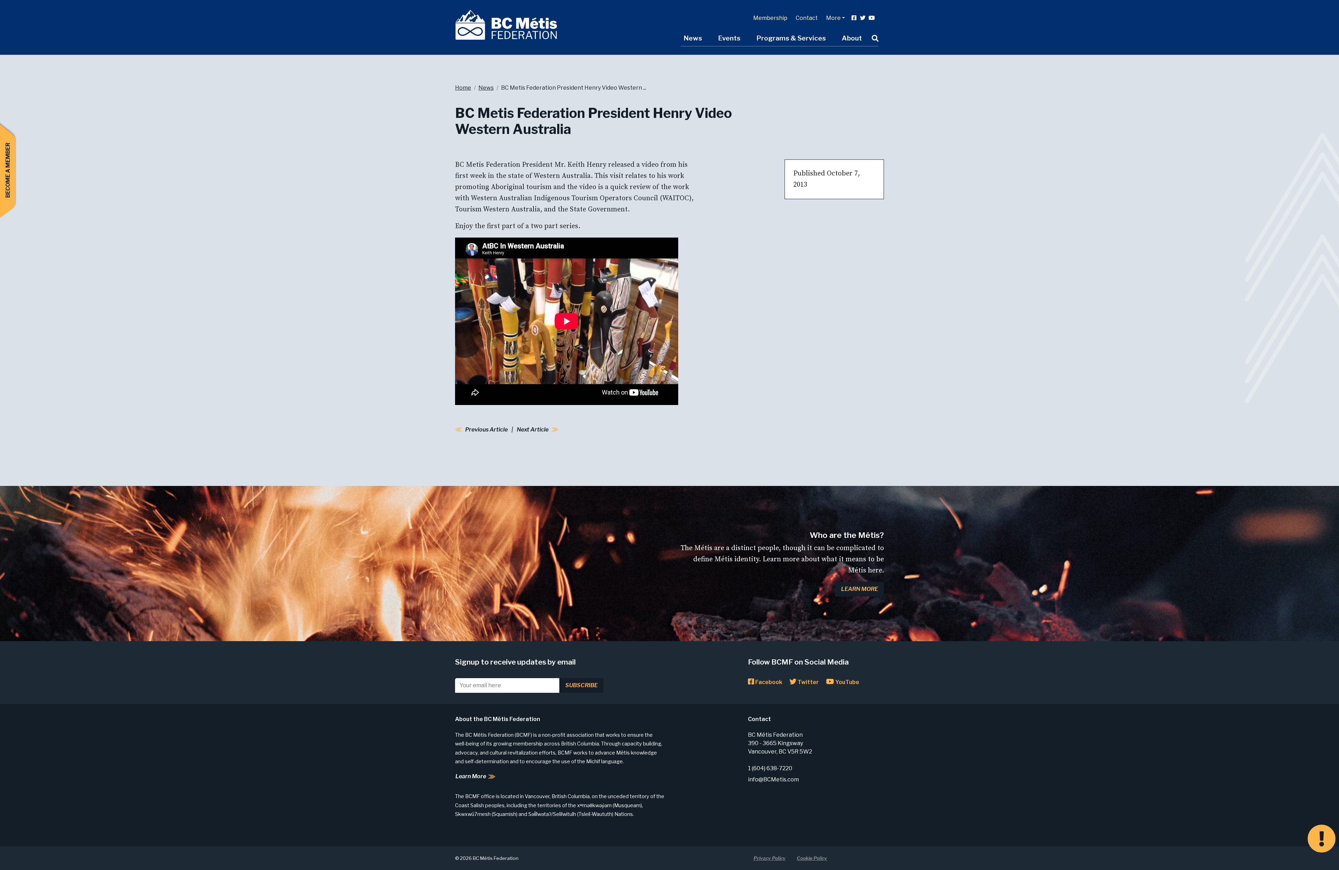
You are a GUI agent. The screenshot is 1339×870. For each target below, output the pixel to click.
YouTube (846, 682)
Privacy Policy (770, 858)
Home (463, 87)
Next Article (533, 429)
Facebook (768, 682)
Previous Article (486, 429)
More (833, 18)
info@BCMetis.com (773, 779)
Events (729, 38)
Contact (807, 18)
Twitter (807, 682)
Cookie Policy (812, 858)
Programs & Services (791, 38)
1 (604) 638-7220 (770, 768)
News (692, 38)
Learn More (859, 589)
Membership (770, 18)
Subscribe (581, 685)
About (852, 38)
